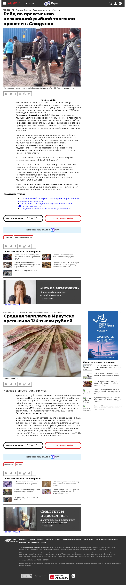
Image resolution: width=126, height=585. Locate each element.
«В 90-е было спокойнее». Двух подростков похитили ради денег (107, 374)
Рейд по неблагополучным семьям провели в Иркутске (63, 256)
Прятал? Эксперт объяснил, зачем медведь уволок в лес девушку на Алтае (107, 392)
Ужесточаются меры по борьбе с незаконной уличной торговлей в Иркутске (27, 257)
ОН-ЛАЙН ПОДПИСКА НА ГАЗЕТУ (107, 540)
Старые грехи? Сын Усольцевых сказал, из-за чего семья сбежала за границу (107, 367)
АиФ (17, 378)
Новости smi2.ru (11, 305)
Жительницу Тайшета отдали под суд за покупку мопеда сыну (27, 491)
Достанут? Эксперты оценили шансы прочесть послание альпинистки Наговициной (108, 408)
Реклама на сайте (37, 540)
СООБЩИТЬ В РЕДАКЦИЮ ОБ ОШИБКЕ (32, 543)
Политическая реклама (72, 540)
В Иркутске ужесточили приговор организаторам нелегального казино (66, 484)
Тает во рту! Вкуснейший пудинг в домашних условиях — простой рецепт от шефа (107, 383)
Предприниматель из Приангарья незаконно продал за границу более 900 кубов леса (66, 265)
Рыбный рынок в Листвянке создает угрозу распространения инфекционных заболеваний (27, 265)
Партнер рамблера (40, 576)
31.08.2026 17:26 (9, 312)
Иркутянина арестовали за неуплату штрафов (44, 209)
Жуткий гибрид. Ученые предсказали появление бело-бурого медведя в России (108, 400)
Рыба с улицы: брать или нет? (25, 270)
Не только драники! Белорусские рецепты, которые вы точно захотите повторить (66, 492)
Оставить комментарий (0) (63, 218)
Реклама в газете (53, 540)
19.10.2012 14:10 (8, 10)
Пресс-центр (88, 540)
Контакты (23, 540)
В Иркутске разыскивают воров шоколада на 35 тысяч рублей (26, 483)
